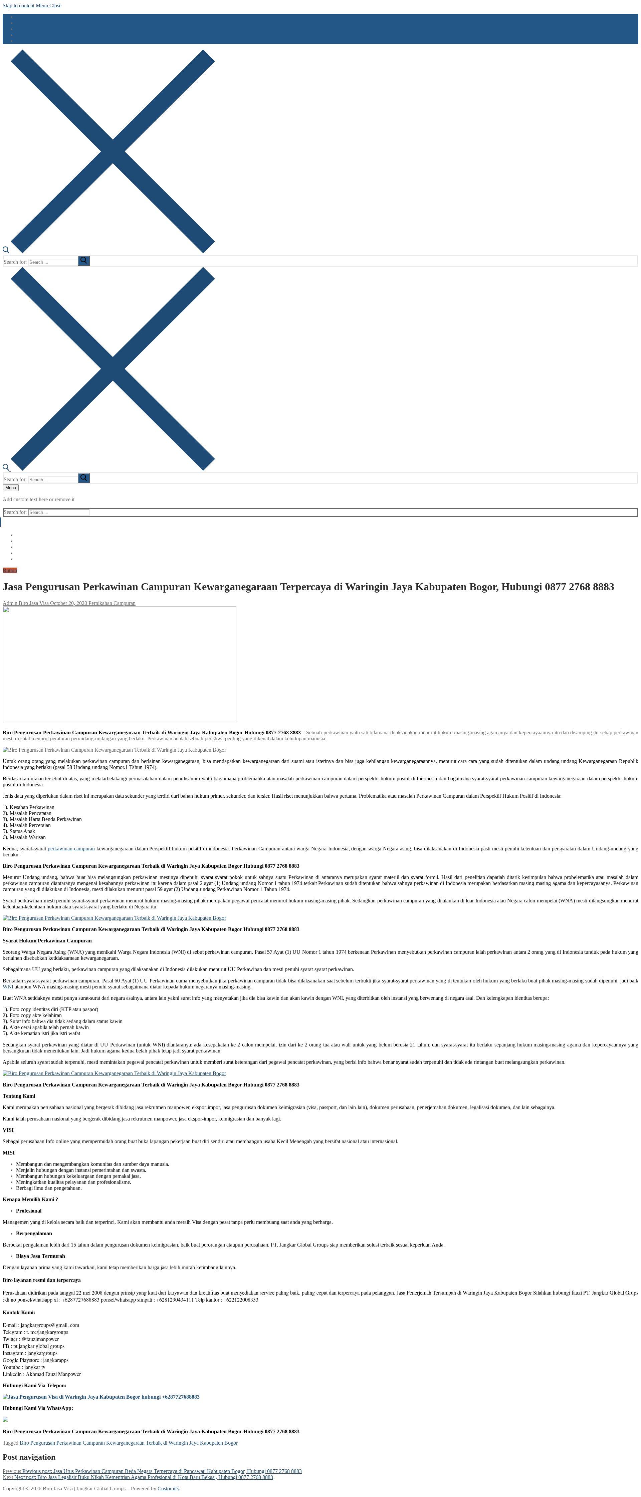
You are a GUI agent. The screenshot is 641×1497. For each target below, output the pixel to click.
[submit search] (84, 261)
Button (10, 570)
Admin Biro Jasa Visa (26, 603)
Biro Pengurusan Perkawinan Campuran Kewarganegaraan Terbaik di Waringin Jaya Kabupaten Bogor (129, 1443)
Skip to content (18, 5)
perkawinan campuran (71, 848)
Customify (168, 1488)
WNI (8, 986)
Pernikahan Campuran (111, 603)
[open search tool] (109, 251)
